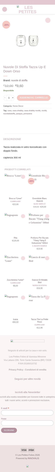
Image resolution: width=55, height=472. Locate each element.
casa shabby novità (32, 110)
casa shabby (18, 110)
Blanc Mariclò (40, 204)
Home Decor (18, 106)
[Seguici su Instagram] (30, 385)
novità (44, 110)
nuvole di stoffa (19, 80)
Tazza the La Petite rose (39, 320)
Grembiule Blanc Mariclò (39, 199)
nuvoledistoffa (9, 113)
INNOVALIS (33, 458)
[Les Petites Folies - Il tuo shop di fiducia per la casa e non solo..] (27, 9)
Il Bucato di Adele (39, 246)
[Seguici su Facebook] (25, 385)
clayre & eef (15, 201)
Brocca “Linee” (15, 198)
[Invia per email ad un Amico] (21, 120)
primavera (27, 113)
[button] (19, 2)
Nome (3, 419)
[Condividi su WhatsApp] (6, 120)
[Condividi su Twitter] (16, 120)
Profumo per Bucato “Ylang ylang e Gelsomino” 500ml (39, 240)
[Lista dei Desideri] (36, 2)
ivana (15, 319)
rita (15, 238)
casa (9, 110)
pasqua (19, 113)
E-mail (5, 408)
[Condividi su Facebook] (11, 120)
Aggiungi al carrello (34, 98)
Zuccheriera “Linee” (15, 280)
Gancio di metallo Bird (39, 281)
